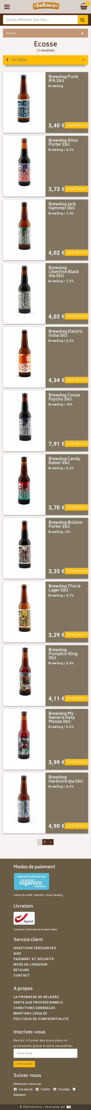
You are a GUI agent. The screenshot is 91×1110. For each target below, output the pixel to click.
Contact (22, 975)
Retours (21, 970)
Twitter (45, 1089)
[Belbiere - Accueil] (46, 6)
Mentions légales (30, 1013)
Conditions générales (34, 1008)
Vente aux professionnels (38, 1002)
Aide (17, 953)
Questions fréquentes (35, 948)
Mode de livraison (31, 964)
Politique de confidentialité (41, 1019)
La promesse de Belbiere (36, 997)
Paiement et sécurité (34, 959)
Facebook (25, 1089)
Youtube (63, 1089)
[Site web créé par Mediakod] (68, 1107)
